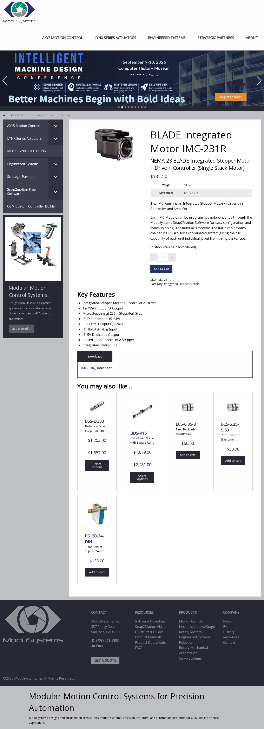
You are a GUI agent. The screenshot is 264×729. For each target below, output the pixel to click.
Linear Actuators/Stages (198, 626)
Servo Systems (190, 658)
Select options (97, 465)
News (227, 621)
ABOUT (252, 37)
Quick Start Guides (149, 632)
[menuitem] (62, 37)
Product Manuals (148, 637)
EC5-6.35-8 (186, 424)
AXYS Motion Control (62, 37)
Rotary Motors (190, 632)
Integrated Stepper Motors (182, 284)
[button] (119, 107)
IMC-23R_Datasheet (96, 368)
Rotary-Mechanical (193, 647)
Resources (231, 637)
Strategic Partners (216, 37)
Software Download (150, 621)
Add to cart (161, 269)
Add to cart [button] (188, 455)
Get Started (20, 329)
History (229, 632)
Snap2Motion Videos (151, 626)
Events (228, 626)
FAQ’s (139, 647)
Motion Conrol (190, 621)
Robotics (185, 642)
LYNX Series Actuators (115, 37)
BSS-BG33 (94, 421)
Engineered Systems (167, 37)
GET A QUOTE (105, 660)
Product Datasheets (150, 642)
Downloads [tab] (95, 356)
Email (100, 645)
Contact (229, 642)
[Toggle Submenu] (55, 126)
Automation (188, 653)
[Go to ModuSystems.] (4, 115)
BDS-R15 (138, 433)
